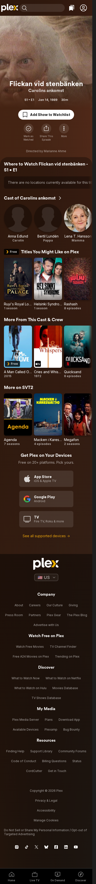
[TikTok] (27, 847)
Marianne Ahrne (55, 151)
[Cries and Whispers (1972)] (48, 352)
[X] (36, 847)
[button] (83, 8)
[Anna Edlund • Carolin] (18, 223)
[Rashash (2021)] (78, 284)
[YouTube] (76, 847)
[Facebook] (56, 847)
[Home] (10, 8)
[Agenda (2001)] (18, 419)
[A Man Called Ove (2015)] (18, 352)
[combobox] (46, 8)
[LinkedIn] (66, 847)
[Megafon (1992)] (78, 419)
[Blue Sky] (46, 847)
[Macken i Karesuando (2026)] (48, 419)
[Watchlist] (72, 8)
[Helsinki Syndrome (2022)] (48, 284)
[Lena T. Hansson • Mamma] (78, 223)
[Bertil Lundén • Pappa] (48, 223)
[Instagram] (17, 847)
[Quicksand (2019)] (78, 352)
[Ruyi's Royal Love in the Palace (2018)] (18, 284)
